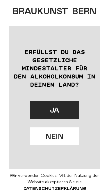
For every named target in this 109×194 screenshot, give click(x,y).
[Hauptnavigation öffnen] (94, 8)
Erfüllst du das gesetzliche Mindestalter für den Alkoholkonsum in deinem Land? (54, 68)
